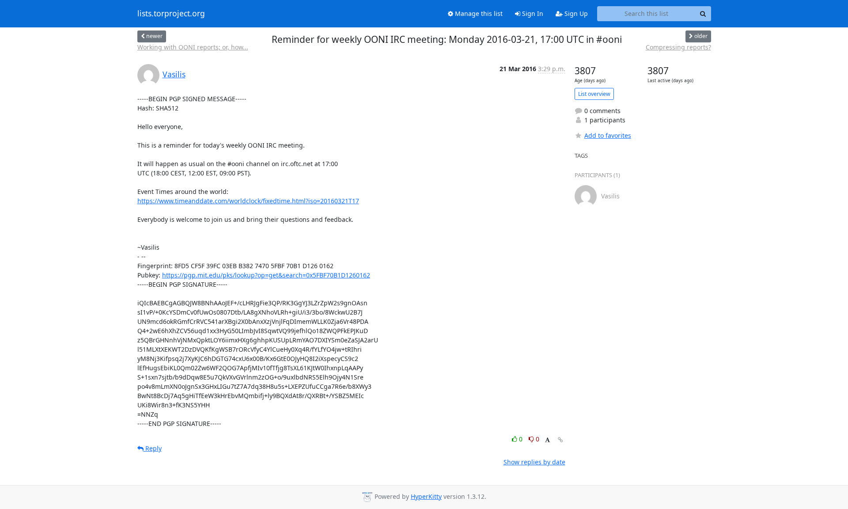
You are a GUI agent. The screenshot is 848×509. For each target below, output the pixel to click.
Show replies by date (534, 462)
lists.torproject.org (171, 13)
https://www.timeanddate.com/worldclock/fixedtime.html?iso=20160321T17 (248, 201)
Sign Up (575, 13)
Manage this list (478, 13)
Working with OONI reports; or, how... (192, 47)
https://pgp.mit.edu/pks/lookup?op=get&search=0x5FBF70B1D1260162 (266, 275)
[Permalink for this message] (560, 440)
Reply (153, 448)
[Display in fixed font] (547, 440)
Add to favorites (607, 135)
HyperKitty (426, 496)
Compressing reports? (678, 47)
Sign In (531, 13)
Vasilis (174, 74)
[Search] (703, 13)
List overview (594, 94)
